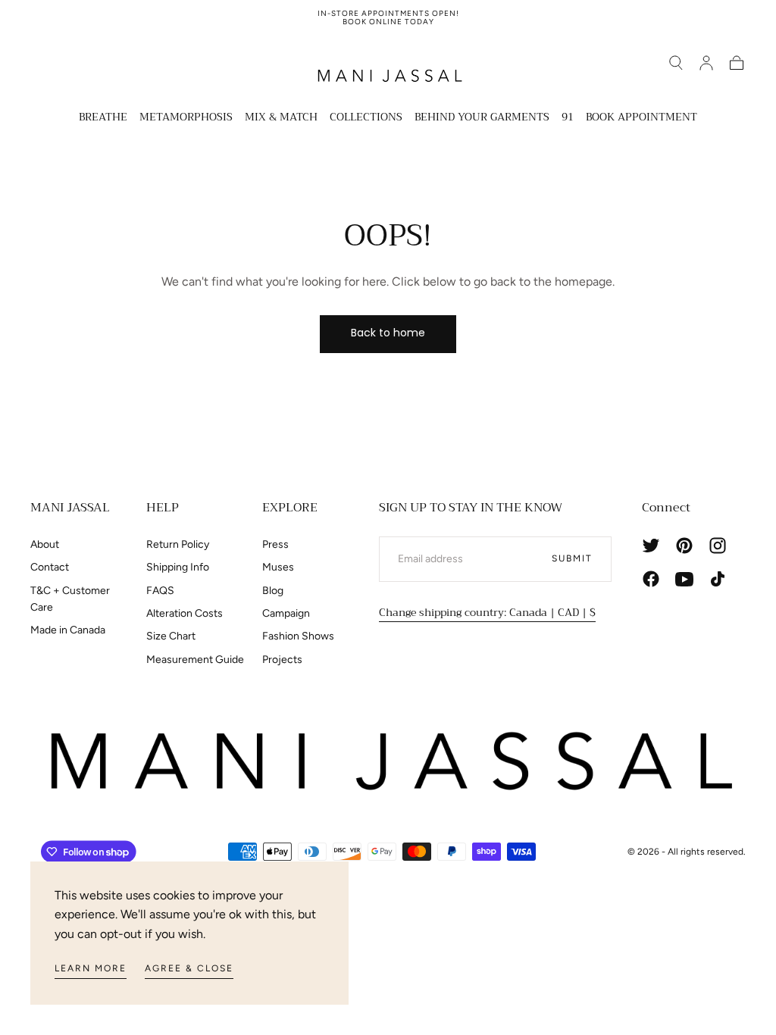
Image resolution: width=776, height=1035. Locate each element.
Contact (49, 567)
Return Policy (177, 544)
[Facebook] (651, 579)
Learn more (91, 968)
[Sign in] (706, 63)
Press (275, 544)
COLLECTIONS (366, 118)
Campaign (286, 613)
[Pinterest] (684, 545)
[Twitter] (651, 545)
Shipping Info (177, 567)
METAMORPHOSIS (186, 118)
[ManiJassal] (388, 761)
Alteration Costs (184, 613)
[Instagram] (717, 545)
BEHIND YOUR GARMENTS (482, 118)
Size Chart (171, 636)
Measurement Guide (195, 659)
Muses (278, 567)
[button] (676, 63)
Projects (282, 659)
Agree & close (189, 968)
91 (568, 118)
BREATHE (103, 118)
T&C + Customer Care (70, 599)
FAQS (160, 590)
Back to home (388, 332)
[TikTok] (717, 579)
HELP (162, 507)
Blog (272, 590)
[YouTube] (684, 579)
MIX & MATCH (281, 118)
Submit (572, 558)
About (44, 544)
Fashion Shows (298, 636)
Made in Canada (67, 630)
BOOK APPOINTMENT (641, 118)
